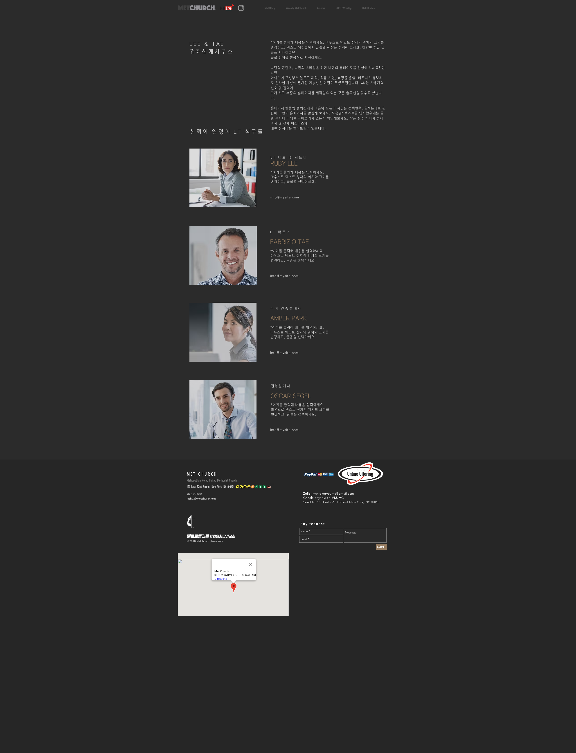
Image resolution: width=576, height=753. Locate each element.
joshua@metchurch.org (201, 498)
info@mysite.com (284, 197)
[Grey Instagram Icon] (241, 8)
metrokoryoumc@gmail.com (333, 493)
